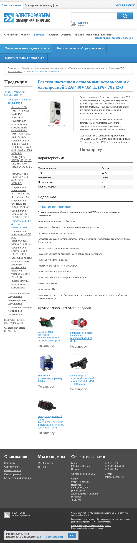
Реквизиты (92, 34)
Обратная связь (12, 470)
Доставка (66, 34)
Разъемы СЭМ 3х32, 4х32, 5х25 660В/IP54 (20, 110)
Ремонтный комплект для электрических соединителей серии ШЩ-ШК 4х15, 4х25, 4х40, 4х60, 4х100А (20, 127)
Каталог (25, 68)
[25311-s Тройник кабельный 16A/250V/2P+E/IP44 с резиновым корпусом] (47, 322)
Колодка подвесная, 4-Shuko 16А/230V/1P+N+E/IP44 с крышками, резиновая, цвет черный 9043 (51, 422)
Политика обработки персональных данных (91, 525)
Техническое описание (55, 207)
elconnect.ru (105, 522)
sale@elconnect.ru (114, 477)
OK (72, 535)
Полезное (52, 34)
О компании (11, 34)
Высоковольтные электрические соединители (20, 284)
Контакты (106, 34)
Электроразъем (33, 17)
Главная (12, 68)
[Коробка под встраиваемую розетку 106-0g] (47, 363)
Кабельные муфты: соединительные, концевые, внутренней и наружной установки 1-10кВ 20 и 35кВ (21, 267)
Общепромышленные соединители (86, 68)
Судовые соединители (20, 307)
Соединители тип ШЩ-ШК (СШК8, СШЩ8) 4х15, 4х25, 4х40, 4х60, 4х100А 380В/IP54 (21, 147)
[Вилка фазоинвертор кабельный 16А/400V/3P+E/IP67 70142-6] (79, 322)
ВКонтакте (47, 463)
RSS (44, 466)
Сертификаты (11, 466)
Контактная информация (17, 478)
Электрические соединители (49, 68)
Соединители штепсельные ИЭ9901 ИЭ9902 (20, 203)
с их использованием (51, 537)
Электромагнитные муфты (41, 5)
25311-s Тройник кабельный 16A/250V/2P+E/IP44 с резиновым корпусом (50, 336)
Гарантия (78, 34)
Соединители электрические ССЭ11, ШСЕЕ (19, 250)
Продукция (38, 34)
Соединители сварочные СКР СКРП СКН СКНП (20, 214)
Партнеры (9, 463)
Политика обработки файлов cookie (87, 528)
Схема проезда (12, 474)
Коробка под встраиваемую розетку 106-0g (50, 378)
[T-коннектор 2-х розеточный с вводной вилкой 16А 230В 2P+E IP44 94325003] (79, 363)
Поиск (125, 15)
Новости (25, 34)
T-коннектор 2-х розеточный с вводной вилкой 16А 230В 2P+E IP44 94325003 (82, 379)
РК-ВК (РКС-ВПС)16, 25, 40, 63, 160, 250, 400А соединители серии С (21, 163)
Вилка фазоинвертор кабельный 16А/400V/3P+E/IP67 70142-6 (81, 336)
